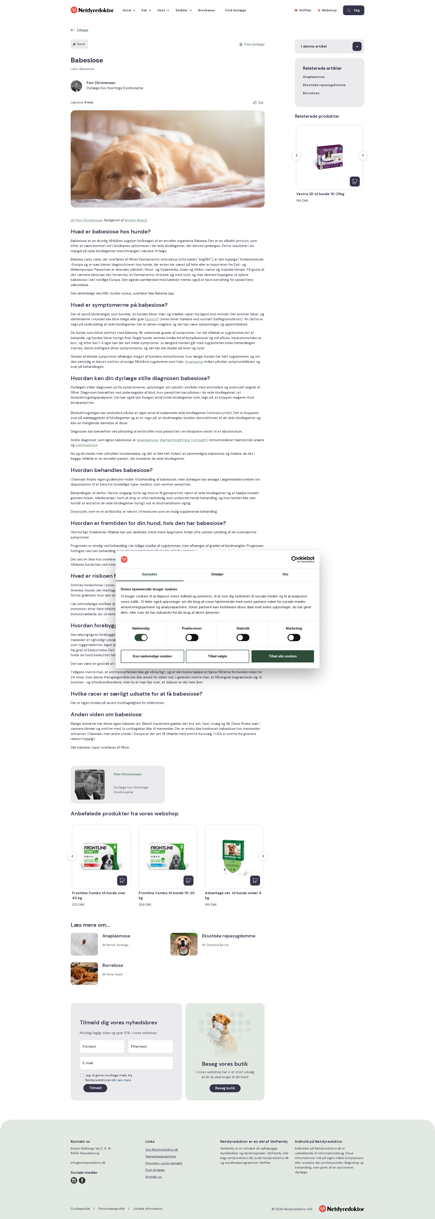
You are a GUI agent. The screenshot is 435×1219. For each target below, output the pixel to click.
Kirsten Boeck (136, 220)
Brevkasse (206, 10)
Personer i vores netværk (163, 1163)
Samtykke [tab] (149, 574)
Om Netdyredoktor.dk (161, 1149)
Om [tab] (285, 574)
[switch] (192, 637)
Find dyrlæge (235, 10)
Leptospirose (86, 445)
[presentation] (72, 856)
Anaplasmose (314, 77)
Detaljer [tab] (217, 574)
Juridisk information (148, 1209)
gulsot (151, 319)
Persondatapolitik (112, 1209)
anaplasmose (147, 440)
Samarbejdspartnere (160, 1156)
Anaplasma (194, 361)
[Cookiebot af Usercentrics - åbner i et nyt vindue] (294, 559)
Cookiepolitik (80, 1209)
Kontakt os (153, 1177)
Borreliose (311, 93)
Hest (161, 10)
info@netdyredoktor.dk (88, 1163)
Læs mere (123, 1080)
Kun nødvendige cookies (152, 656)
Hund (127, 10)
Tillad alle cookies (283, 656)
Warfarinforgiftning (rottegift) (184, 440)
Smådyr (182, 10)
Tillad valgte (217, 656)
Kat (144, 10)
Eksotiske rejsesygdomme (324, 85)
